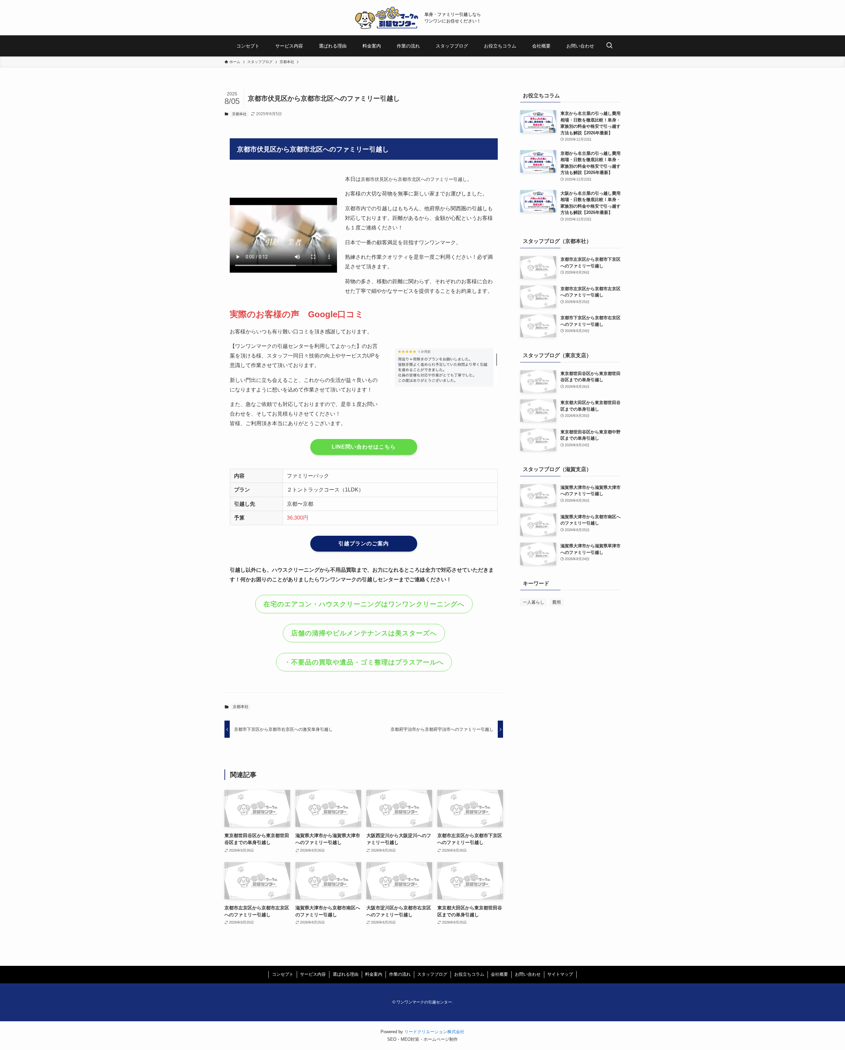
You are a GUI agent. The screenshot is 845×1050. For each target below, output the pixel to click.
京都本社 (239, 114)
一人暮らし (533, 602)
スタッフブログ (432, 974)
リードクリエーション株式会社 (434, 1031)
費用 (556, 602)
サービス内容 (313, 974)
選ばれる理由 (345, 974)
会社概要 (499, 974)
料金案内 (373, 974)
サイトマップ (560, 974)
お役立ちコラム (469, 974)
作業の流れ (400, 974)
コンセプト (282, 974)
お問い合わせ (528, 974)
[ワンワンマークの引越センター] (387, 17)
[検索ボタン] (609, 46)
